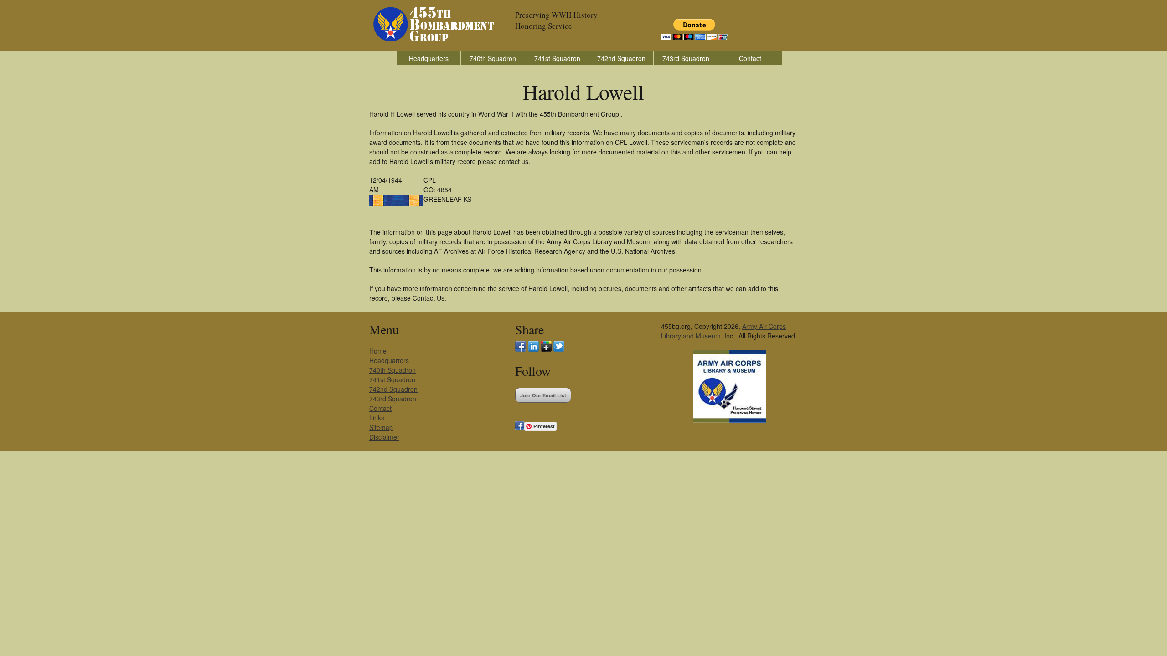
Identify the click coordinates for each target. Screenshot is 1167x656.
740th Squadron (493, 58)
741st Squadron (557, 58)
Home (378, 350)
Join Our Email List (543, 395)
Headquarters (429, 58)
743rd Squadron (685, 58)
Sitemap (381, 427)
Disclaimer (384, 436)
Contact (750, 58)
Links (376, 417)
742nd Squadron (621, 58)
